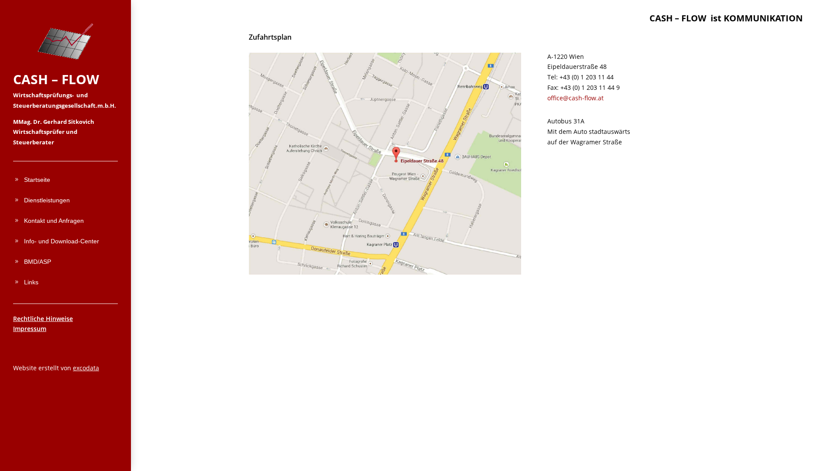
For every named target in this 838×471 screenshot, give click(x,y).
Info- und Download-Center (61, 241)
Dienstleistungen (47, 200)
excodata (86, 368)
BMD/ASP (37, 261)
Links (31, 282)
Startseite (37, 179)
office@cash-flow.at (575, 98)
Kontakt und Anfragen (54, 220)
